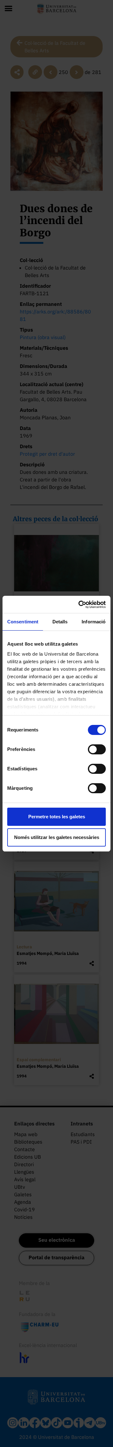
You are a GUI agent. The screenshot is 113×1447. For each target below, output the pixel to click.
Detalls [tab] (60, 621)
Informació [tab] (93, 621)
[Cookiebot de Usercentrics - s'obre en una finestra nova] (80, 604)
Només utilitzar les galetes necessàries (56, 837)
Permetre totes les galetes (56, 816)
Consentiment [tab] (22, 621)
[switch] (97, 749)
